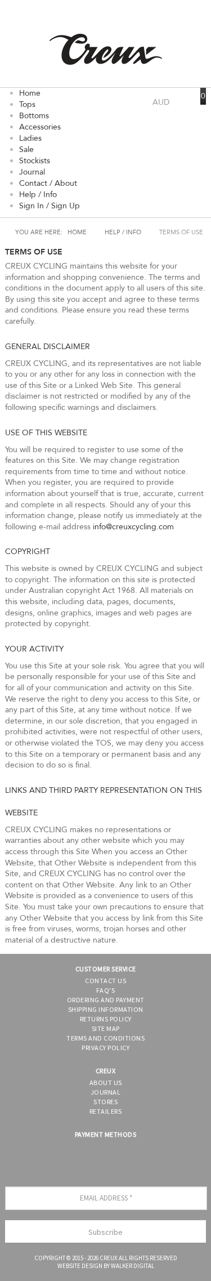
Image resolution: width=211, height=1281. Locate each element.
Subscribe (105, 1232)
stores (105, 1101)
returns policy (106, 1019)
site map (106, 1028)
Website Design (79, 1266)
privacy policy (105, 1047)
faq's (105, 990)
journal (106, 1092)
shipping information (105, 1009)
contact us (105, 980)
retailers (105, 1111)
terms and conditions (105, 1038)
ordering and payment (106, 1000)
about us (105, 1082)
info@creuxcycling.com (133, 526)
